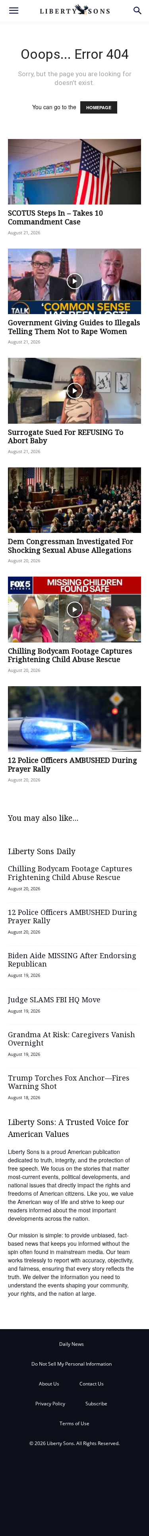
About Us (49, 1383)
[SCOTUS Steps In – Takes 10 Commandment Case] (74, 172)
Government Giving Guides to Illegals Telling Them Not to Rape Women (74, 327)
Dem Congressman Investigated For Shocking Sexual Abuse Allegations (71, 546)
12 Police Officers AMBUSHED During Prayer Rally (72, 765)
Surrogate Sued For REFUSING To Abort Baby (66, 437)
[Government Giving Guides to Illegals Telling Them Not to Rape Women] (74, 281)
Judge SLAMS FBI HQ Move (54, 1000)
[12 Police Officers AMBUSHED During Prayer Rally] (74, 719)
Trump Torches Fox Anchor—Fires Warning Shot (69, 1082)
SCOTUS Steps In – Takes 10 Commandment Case (55, 218)
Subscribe (96, 1403)
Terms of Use (74, 1423)
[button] (13, 10)
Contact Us (91, 1383)
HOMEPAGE (98, 107)
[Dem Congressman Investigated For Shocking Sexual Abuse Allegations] (74, 500)
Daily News (71, 1344)
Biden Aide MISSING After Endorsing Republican (72, 960)
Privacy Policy (50, 1403)
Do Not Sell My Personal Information (71, 1363)
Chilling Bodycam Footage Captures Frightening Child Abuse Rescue (70, 656)
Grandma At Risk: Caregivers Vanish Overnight (71, 1039)
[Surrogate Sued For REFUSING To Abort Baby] (74, 390)
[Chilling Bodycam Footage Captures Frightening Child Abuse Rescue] (74, 609)
